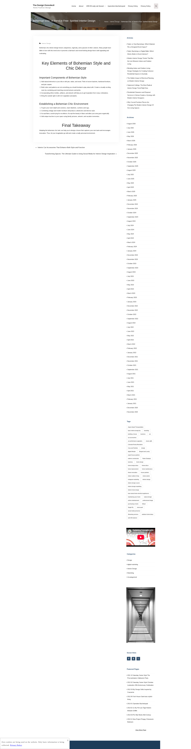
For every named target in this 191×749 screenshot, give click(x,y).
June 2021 (130, 382)
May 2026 (130, 136)
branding (146, 430)
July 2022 (130, 327)
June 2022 (130, 331)
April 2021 (130, 391)
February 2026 (132, 145)
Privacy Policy (133, 6)
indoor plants (146, 476)
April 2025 (130, 187)
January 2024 (131, 251)
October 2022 (131, 314)
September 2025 (132, 166)
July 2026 (130, 128)
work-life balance (132, 518)
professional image (148, 500)
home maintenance (147, 469)
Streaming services (133, 514)
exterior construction (133, 458)
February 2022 (132, 348)
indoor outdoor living (133, 476)
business (143, 434)
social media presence (134, 511)
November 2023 (132, 259)
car (150, 434)
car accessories (132, 437)
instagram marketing (133, 479)
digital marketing (132, 564)
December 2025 (132, 153)
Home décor (145, 465)
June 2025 (130, 179)
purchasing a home (133, 504)
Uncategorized (132, 577)
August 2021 (131, 374)
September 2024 (132, 217)
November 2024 (132, 208)
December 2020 (132, 407)
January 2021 (131, 403)
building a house (132, 434)
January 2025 (131, 200)
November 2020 (132, 412)
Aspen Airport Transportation (135, 427)
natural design (148, 497)
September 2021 (132, 369)
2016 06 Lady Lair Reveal (95, 6)
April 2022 (130, 340)
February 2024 (132, 246)
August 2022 (131, 323)
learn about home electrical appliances (138, 493)
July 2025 (130, 174)
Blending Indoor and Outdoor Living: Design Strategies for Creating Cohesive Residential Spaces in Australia (140, 71)
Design (129, 560)
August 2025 (131, 170)
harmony (130, 462)
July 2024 (130, 225)
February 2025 (132, 196)
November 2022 (132, 310)
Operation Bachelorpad (116, 6)
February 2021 (132, 399)
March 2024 (131, 242)
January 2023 (131, 302)
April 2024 (130, 238)
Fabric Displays (146, 458)
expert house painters (134, 455)
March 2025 (131, 191)
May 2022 (130, 335)
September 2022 (132, 318)
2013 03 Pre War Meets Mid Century (139, 715)
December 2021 (132, 357)
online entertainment (133, 500)
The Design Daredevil (43, 5)
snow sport (140, 507)
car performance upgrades (135, 441)
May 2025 (130, 183)
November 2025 (132, 157)
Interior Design (46, 43)
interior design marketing (134, 486)
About (81, 6)
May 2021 (130, 386)
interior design (146, 479)
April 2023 (130, 289)
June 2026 (130, 132)
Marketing (130, 573)
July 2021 (130, 378)
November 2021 (132, 361)
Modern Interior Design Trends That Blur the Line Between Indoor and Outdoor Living (140, 61)
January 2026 (131, 149)
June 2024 (130, 229)
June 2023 (130, 280)
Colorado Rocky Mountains (135, 444)
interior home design (133, 490)
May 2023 (130, 285)
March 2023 (131, 293)
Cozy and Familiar (133, 448)
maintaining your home (134, 497)
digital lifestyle (132, 451)
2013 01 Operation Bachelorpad (137, 703)
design (143, 448)
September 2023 (132, 268)
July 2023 (130, 276)
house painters (145, 472)
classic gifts (149, 441)
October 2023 (131, 263)
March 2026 (131, 140)
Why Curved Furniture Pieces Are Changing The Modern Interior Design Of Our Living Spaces (140, 105)
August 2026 (131, 123)
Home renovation (132, 472)
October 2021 (131, 365)
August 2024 (131, 221)
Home (74, 6)
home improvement (133, 469)
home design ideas (133, 465)
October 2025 (131, 162)
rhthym (144, 504)
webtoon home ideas (147, 514)
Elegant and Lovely (144, 451)
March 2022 (131, 344)
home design (139, 462)
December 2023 (132, 255)
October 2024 (131, 212)
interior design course (134, 483)
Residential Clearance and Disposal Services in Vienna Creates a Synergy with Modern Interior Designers (141, 95)
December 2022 (132, 306)
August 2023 (131, 272)
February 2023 (132, 297)
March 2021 (131, 395)
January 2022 (131, 352)
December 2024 (132, 204)
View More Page (140, 730)
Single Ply (130, 507)
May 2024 (130, 234)
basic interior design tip (134, 430)
